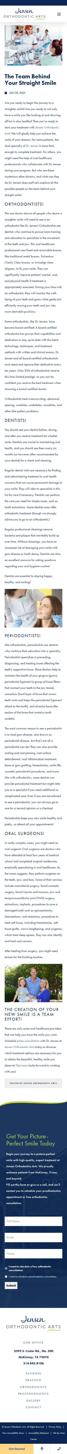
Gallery (33, 1400)
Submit (11, 1285)
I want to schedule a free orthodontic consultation (30, 1268)
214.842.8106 (33, 1363)
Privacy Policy (55, 1426)
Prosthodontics (33, 1394)
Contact (33, 1407)
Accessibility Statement (38, 1432)
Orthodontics (33, 1387)
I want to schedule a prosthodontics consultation (33, 1276)
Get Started (17, 1449)
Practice (34, 1380)
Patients (33, 1373)
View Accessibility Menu (13, 1432)
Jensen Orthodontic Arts (19, 1047)
